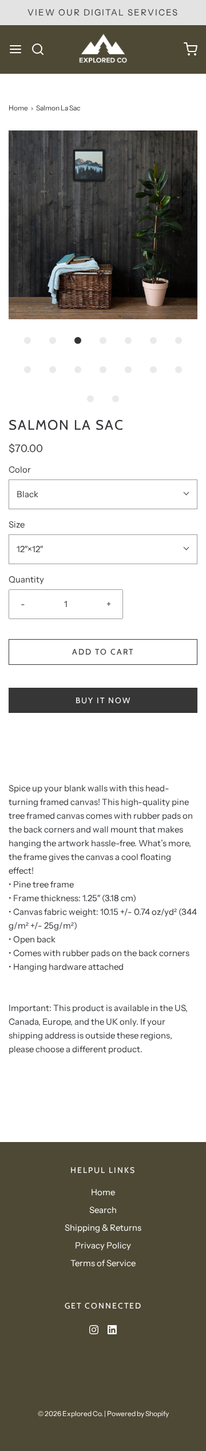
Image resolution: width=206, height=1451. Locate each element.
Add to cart (103, 652)
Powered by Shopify (138, 1413)
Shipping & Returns (103, 1227)
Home (18, 108)
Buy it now (103, 700)
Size (17, 524)
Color (20, 469)
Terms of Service (103, 1263)
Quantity (26, 579)
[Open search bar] (42, 49)
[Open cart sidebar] (190, 49)
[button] (103, 224)
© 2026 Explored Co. (70, 1413)
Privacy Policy (103, 1245)
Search (103, 1209)
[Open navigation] (15, 49)
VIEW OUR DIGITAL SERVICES (103, 12)
